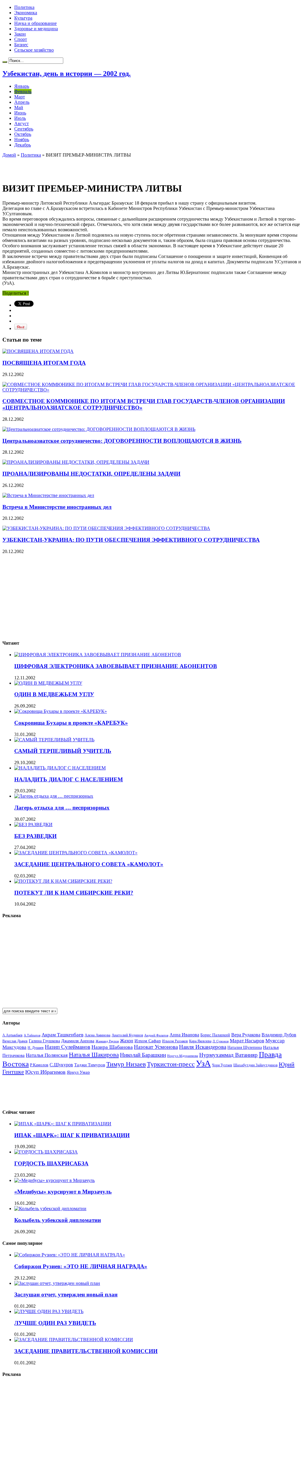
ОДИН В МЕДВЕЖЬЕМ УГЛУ (54, 694)
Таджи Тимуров (89, 1064)
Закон (20, 33)
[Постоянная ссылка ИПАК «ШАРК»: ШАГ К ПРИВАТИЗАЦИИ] (62, 1123)
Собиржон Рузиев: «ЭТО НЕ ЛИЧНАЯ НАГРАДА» (80, 1266)
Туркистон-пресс (171, 1064)
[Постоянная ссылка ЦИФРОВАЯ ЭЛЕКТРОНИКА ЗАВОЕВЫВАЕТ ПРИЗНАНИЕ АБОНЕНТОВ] (97, 654)
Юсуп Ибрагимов (45, 1072)
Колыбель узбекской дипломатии (57, 1220)
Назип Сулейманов (67, 1047)
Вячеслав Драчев (15, 1041)
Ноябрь (21, 139)
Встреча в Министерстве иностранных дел (57, 507)
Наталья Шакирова (94, 1054)
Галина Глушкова (44, 1041)
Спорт (20, 39)
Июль (20, 118)
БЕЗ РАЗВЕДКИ (35, 836)
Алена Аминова (97, 1035)
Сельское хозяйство (34, 49)
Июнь (20, 112)
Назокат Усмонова (156, 1047)
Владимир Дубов (279, 1034)
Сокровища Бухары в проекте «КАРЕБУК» (71, 723)
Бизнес (21, 44)
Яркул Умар (78, 1072)
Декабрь (22, 144)
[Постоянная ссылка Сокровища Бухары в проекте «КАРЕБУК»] (60, 711)
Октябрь (22, 134)
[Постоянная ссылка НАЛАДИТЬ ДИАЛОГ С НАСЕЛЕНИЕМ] (60, 767)
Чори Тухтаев (222, 1065)
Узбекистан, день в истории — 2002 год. (66, 73)
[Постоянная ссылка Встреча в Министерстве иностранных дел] (48, 495)
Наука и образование (35, 23)
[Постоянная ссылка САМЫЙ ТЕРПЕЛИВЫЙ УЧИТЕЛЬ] (54, 739)
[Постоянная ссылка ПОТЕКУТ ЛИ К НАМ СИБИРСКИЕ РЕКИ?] (63, 881)
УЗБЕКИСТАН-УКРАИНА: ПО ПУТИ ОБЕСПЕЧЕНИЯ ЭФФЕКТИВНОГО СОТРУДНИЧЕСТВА (131, 540)
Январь (21, 86)
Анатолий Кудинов (127, 1035)
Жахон (126, 1040)
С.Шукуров (61, 1064)
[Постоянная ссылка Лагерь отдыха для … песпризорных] (53, 796)
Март (19, 96)
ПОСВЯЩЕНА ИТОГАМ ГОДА (44, 363)
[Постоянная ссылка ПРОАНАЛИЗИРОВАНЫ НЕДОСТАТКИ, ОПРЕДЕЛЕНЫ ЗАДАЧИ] (75, 462)
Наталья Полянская (47, 1055)
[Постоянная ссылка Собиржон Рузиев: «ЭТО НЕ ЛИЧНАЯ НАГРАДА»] (69, 1254)
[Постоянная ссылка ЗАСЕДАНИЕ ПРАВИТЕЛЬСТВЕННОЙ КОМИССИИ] (73, 1339)
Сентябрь (23, 128)
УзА (203, 1063)
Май (18, 107)
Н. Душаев (36, 1048)
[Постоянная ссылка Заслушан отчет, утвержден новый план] (57, 1283)
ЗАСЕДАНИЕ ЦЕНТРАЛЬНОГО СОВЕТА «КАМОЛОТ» (88, 864)
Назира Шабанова (112, 1047)
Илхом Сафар (147, 1040)
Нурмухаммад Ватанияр (228, 1055)
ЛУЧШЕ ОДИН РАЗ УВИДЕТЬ (55, 1323)
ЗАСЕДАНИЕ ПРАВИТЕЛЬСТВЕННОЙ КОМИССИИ (86, 1351)
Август (21, 123)
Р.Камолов (39, 1065)
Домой (9, 154)
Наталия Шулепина (244, 1047)
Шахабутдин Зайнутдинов (255, 1065)
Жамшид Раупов (107, 1041)
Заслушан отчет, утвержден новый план (66, 1294)
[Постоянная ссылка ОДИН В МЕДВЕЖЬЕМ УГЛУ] (48, 683)
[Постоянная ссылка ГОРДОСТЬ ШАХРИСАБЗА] (46, 1151)
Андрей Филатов (156, 1035)
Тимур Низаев (126, 1064)
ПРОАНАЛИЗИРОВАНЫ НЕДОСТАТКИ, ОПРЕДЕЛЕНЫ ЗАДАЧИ (91, 474)
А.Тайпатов (32, 1035)
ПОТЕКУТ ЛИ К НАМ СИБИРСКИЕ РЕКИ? (73, 893)
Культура (23, 17)
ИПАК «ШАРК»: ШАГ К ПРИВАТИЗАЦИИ (72, 1135)
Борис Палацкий (215, 1035)
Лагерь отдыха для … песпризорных (62, 807)
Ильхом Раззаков (175, 1041)
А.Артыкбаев (12, 1035)
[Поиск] (4, 62)
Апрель (21, 102)
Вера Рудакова (245, 1034)
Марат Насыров (247, 1040)
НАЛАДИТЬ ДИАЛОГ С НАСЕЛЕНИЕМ (68, 779)
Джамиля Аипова (77, 1040)
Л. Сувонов (221, 1041)
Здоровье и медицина (36, 28)
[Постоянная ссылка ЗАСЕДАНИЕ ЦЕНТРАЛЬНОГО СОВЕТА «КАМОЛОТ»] (75, 852)
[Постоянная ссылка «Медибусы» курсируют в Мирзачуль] (54, 1180)
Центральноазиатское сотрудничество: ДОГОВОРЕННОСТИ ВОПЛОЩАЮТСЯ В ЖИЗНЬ (122, 441)
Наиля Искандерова (202, 1047)
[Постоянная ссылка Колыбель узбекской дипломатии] (50, 1208)
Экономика (25, 12)
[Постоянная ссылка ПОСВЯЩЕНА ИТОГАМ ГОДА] (38, 351)
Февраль (22, 91)
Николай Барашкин (143, 1055)
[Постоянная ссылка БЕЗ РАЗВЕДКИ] (33, 824)
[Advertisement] (71, 167)
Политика (24, 7)
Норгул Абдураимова (182, 1055)
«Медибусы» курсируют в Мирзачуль (63, 1191)
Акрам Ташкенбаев (62, 1035)
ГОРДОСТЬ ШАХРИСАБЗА (51, 1163)
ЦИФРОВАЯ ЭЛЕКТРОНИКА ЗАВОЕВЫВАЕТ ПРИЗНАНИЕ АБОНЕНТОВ (115, 666)
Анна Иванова (184, 1034)
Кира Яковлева (200, 1041)
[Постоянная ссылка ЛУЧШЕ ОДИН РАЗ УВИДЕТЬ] (48, 1311)
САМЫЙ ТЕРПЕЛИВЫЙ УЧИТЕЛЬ (62, 751)
